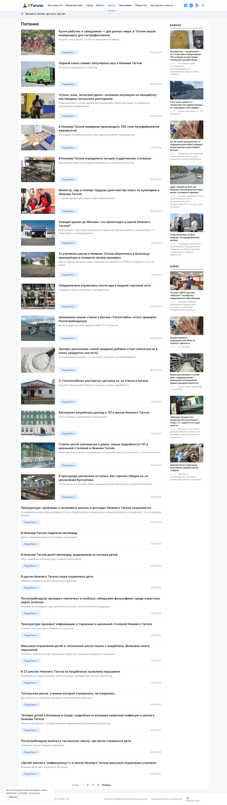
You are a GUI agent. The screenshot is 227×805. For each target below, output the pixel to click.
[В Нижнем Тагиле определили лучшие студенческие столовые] (38, 169)
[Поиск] (203, 5)
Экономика (125, 5)
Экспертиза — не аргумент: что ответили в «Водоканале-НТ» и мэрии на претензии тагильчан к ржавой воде (186, 55)
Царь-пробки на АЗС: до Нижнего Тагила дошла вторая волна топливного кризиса (186, 189)
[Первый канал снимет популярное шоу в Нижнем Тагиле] (38, 74)
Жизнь (112, 5)
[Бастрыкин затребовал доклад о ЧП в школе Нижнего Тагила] (38, 423)
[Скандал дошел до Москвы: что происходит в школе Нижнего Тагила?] (38, 233)
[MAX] (197, 5)
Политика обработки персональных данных (126, 799)
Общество (141, 5)
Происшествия (74, 5)
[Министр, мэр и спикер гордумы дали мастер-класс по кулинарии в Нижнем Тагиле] (38, 201)
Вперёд (106, 785)
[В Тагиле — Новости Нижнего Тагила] (32, 5)
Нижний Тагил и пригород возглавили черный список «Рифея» (184, 468)
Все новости (55, 5)
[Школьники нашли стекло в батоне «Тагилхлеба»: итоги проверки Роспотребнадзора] (38, 328)
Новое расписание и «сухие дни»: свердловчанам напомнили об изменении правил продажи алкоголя (184, 378)
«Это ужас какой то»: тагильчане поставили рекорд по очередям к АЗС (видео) (186, 105)
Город (89, 5)
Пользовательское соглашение (166, 799)
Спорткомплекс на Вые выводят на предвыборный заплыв (184, 237)
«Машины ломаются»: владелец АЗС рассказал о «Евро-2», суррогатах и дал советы (185, 421)
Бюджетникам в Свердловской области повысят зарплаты (182, 340)
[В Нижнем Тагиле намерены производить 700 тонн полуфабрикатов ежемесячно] (38, 137)
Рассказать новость (161, 5)
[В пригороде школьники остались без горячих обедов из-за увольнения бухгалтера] (38, 487)
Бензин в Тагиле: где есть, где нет (45, 13)
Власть (100, 5)
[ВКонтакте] (191, 5)
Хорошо (13, 797)
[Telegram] (185, 5)
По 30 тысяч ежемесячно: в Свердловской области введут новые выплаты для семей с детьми (186, 145)
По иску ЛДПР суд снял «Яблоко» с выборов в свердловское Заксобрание (185, 295)
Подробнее (34, 793)
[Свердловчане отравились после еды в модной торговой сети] (38, 296)
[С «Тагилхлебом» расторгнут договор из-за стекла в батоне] (38, 391)
